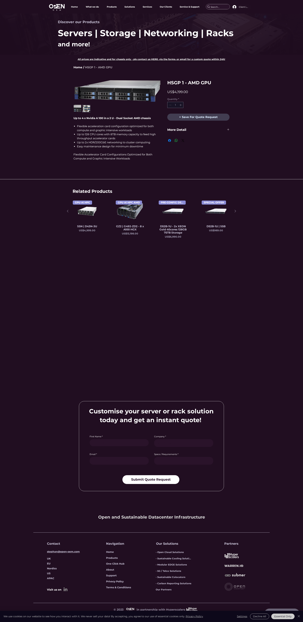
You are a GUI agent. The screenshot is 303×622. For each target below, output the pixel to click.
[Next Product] (235, 211)
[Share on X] (183, 140)
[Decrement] (170, 105)
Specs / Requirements (165, 454)
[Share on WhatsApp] (176, 140)
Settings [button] (242, 616)
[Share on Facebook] (169, 140)
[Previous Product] (68, 211)
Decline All (259, 616)
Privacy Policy (194, 616)
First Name (95, 437)
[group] (151, 219)
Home (77, 67)
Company (159, 437)
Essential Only (283, 616)
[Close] (299, 616)
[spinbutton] (175, 105)
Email (93, 454)
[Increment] (181, 105)
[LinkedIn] (65, 589)
